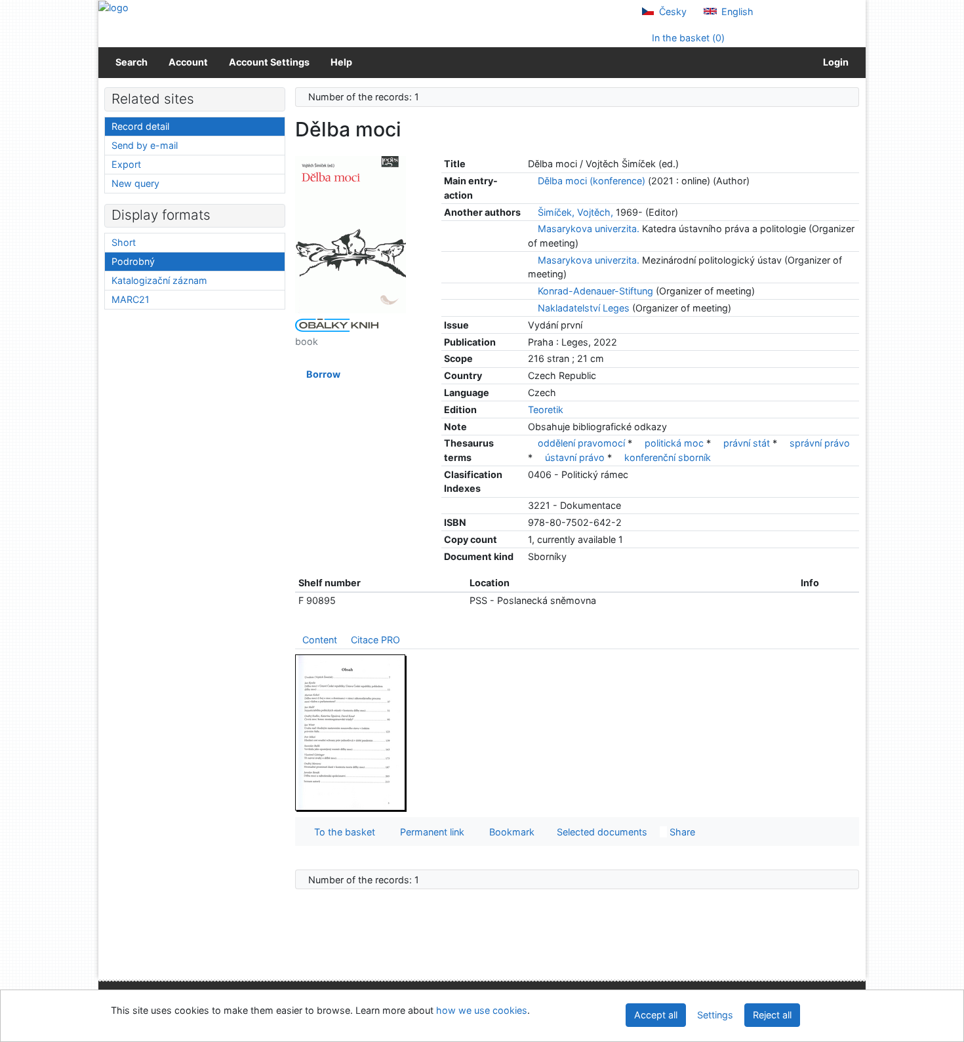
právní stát (746, 443)
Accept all (655, 1014)
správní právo (820, 443)
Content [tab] (319, 639)
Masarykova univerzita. (588, 228)
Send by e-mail (144, 145)
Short (123, 242)
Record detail (140, 126)
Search (131, 62)
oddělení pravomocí (581, 443)
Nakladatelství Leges (584, 307)
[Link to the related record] (531, 180)
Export (126, 164)
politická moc (674, 443)
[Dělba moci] (351, 233)
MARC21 (130, 299)
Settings (715, 1014)
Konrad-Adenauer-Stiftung (595, 290)
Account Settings (269, 62)
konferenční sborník (667, 457)
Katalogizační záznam (159, 280)
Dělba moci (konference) (591, 180)
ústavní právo (575, 457)
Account (188, 62)
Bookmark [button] (509, 831)
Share (681, 831)
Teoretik (545, 409)
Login (834, 62)
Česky (671, 11)
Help (341, 62)
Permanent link (429, 831)
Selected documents (600, 831)
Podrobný (133, 261)
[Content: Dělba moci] (351, 732)
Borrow (321, 374)
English (736, 11)
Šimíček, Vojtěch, (575, 212)
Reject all (772, 1014)
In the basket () (687, 37)
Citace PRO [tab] (375, 639)
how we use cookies (481, 1010)
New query (135, 183)
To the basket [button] (342, 831)
